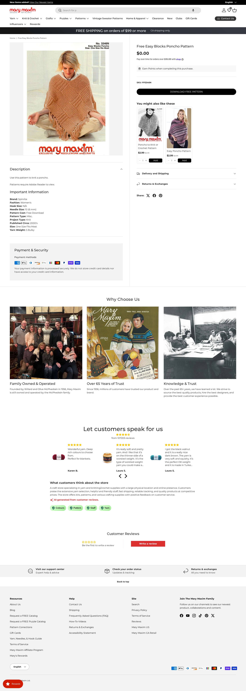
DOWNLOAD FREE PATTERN (186, 91)
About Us (15, 604)
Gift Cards (191, 18)
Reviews (136, 621)
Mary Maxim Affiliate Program (26, 650)
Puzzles (64, 18)
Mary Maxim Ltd (23, 680)
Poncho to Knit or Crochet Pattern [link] (148, 146)
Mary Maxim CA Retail (144, 633)
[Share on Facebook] (154, 195)
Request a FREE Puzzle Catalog (28, 621)
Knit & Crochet (30, 18)
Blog (12, 610)
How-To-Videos (77, 621)
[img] (123, 434)
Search (136, 604)
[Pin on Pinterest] (160, 195)
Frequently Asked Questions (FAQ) (88, 615)
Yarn (12, 18)
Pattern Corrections (21, 627)
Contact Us (75, 604)
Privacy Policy (139, 610)
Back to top (123, 581)
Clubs (179, 18)
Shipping (74, 610)
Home (12, 38)
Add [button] (155, 160)
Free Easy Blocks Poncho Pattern (32, 38)
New (169, 18)
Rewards (35, 24)
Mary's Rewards (18, 655)
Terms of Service (19, 644)
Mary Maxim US (140, 627)
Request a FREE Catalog (24, 615)
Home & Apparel (135, 18)
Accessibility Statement (82, 633)
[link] (150, 125)
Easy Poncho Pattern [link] (179, 151)
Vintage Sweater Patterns (108, 18)
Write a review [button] (148, 543)
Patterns (80, 18)
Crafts (49, 18)
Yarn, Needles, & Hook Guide (26, 638)
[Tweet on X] (148, 195)
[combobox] (128, 10)
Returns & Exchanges (81, 627)
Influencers (16, 24)
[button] (193, 10)
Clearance (158, 18)
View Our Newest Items (41, 2)
